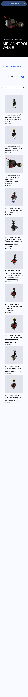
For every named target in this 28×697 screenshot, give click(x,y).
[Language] (24, 4)
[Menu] (4, 3)
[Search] (22, 4)
